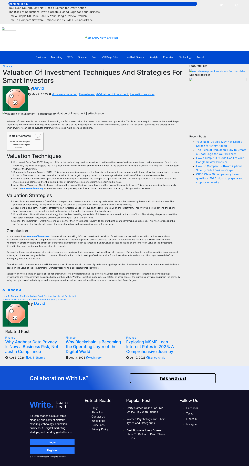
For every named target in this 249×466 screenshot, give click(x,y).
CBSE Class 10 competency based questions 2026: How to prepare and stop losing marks (220, 178)
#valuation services (142, 94)
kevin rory (95, 357)
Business (41, 57)
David (38, 88)
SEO (70, 57)
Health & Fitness (135, 57)
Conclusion (19, 147)
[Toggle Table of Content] (36, 137)
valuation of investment (37, 236)
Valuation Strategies (21, 145)
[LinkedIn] (229, 5)
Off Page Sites (110, 57)
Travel (200, 57)
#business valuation (64, 94)
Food (94, 57)
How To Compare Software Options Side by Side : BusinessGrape (50, 20)
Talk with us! (173, 378)
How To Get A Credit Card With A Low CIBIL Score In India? (35, 299)
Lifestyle (153, 57)
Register (52, 450)
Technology (185, 57)
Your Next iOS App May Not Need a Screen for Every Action (47, 7)
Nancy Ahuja (157, 357)
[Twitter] (221, 5)
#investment (87, 94)
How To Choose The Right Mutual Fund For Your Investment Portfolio (39, 296)
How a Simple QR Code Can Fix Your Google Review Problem (48, 16)
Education (168, 57)
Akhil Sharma (36, 357)
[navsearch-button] (240, 57)
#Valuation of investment (112, 94)
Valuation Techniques (20, 141)
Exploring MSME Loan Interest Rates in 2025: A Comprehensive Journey (150, 346)
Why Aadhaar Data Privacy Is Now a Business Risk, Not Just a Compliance (31, 346)
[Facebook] (213, 5)
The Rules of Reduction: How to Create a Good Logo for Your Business (54, 12)
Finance (82, 57)
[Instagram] (236, 5)
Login (52, 442)
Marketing (56, 57)
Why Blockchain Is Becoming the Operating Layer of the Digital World (93, 346)
